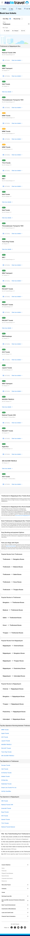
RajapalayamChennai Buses (13, 645)
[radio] (7, 19)
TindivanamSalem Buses (12, 574)
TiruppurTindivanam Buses (13, 633)
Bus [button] (12, 8)
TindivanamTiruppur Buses (13, 589)
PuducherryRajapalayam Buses (14, 711)
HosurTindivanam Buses (12, 625)
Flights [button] (4, 8)
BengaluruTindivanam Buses (13, 602)
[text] (3, 9)
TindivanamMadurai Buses (13, 567)
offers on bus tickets (11, 546)
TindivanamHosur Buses (12, 582)
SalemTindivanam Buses (12, 617)
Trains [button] (19, 8)
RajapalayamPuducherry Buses (14, 668)
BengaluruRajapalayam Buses (14, 696)
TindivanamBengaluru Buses (13, 559)
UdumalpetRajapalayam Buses (14, 719)
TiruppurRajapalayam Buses (13, 704)
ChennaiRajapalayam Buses (13, 689)
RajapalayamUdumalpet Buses (14, 676)
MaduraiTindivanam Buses (13, 610)
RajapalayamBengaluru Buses (14, 653)
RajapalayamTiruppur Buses (13, 661)
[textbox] (16, 24)
